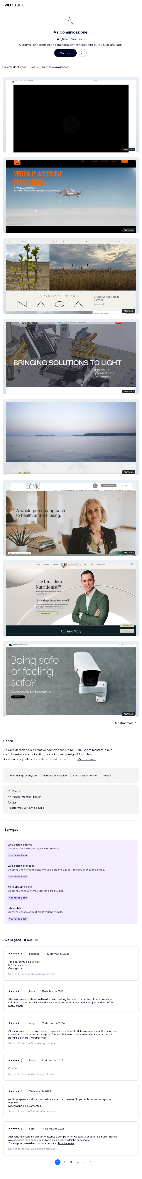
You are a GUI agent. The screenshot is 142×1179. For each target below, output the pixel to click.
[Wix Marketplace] (14, 5)
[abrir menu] (135, 5)
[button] (71, 114)
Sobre (34, 67)
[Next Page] (91, 1162)
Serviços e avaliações (55, 67)
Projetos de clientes (14, 67)
